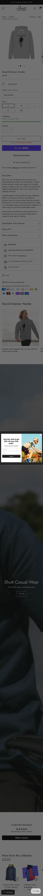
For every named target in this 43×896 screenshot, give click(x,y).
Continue (11, 456)
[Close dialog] (41, 435)
